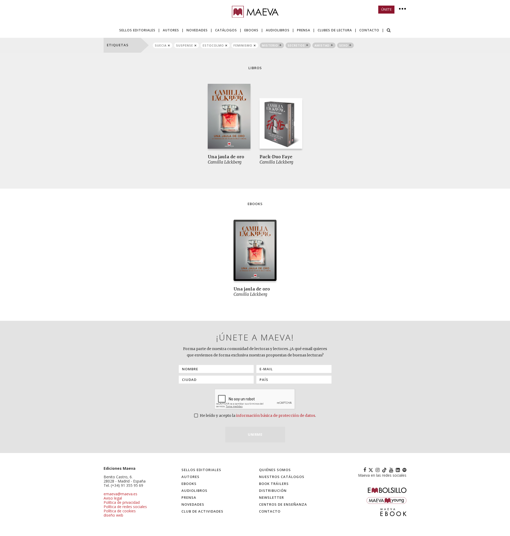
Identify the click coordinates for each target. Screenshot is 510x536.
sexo (343, 45)
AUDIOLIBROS (278, 30)
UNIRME (255, 434)
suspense (184, 45)
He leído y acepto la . (257, 415)
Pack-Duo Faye (276, 156)
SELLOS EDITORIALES (137, 30)
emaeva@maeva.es (120, 493)
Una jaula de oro (226, 156)
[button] (388, 30)
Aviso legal (113, 498)
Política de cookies (120, 510)
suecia (161, 45)
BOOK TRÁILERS (274, 483)
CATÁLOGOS (226, 30)
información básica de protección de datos (275, 415)
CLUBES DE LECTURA (335, 30)
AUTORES (171, 30)
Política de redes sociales (125, 506)
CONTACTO (369, 30)
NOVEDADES (197, 30)
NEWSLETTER (271, 497)
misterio (270, 45)
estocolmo (213, 45)
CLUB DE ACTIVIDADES (202, 511)
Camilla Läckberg (224, 162)
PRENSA (303, 30)
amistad (322, 45)
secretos (296, 45)
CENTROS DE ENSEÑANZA (283, 504)
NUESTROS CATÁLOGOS (281, 476)
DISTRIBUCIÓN (273, 490)
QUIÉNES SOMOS (275, 469)
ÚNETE (386, 9)
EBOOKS (251, 30)
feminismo (242, 45)
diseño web (113, 515)
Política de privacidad (122, 502)
